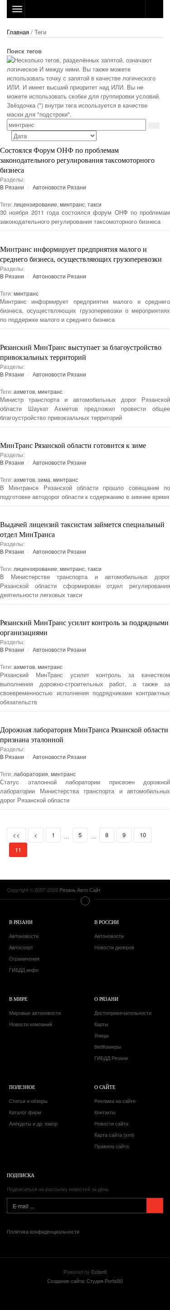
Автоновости (24, 935)
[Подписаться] (154, 1205)
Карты (101, 1023)
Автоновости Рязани (59, 187)
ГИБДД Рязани (111, 1057)
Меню (85, 900)
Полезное (22, 1087)
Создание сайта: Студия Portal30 (85, 1280)
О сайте (105, 1087)
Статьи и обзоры (28, 1100)
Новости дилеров (114, 947)
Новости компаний (30, 1023)
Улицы (101, 1035)
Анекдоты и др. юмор (33, 1123)
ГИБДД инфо (24, 969)
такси (94, 204)
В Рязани (12, 187)
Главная (18, 32)
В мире (18, 998)
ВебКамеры (107, 1046)
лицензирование (35, 204)
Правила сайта (111, 1146)
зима (44, 479)
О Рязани (106, 998)
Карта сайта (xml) (114, 1134)
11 (21, 849)
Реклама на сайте (115, 1100)
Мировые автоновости (35, 1012)
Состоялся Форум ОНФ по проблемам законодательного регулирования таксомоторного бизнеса (77, 160)
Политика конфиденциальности (43, 1231)
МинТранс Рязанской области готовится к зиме (73, 445)
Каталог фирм (25, 1112)
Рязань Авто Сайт (85, 9)
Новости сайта (111, 1123)
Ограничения (24, 958)
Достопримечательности (122, 1012)
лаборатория (31, 774)
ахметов (24, 391)
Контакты (105, 1112)
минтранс (72, 204)
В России (106, 922)
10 (143, 834)
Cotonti (99, 1271)
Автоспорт (21, 947)
